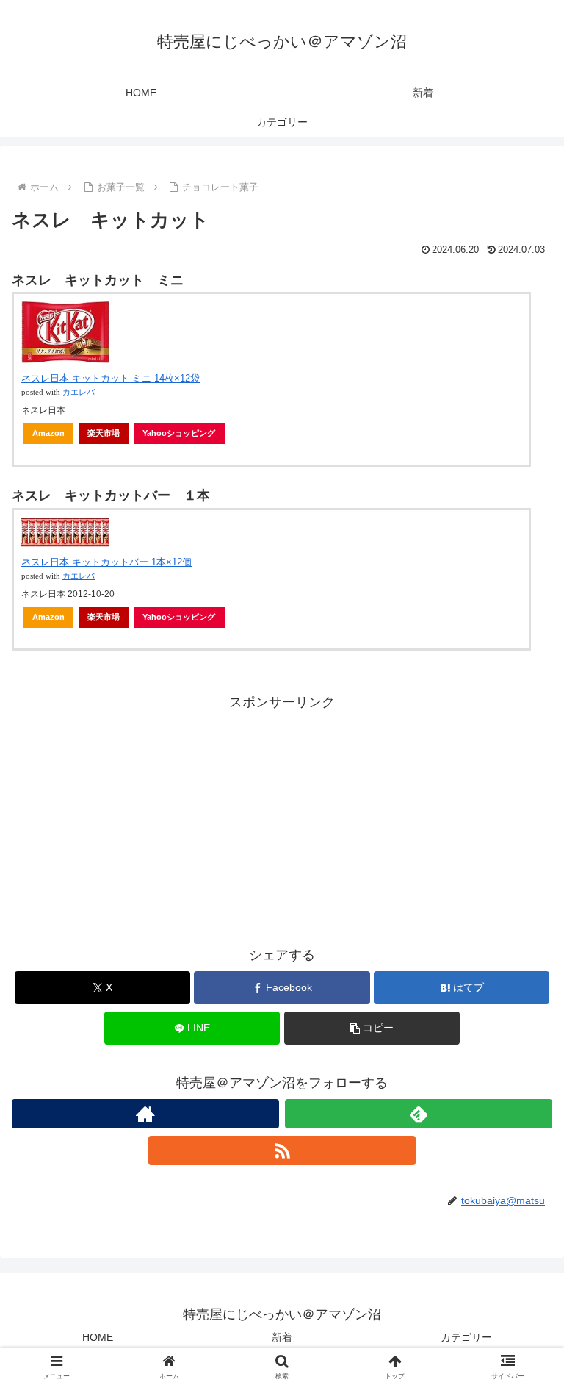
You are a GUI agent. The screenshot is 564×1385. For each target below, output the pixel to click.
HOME (97, 1337)
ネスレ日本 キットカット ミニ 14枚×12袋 (110, 378)
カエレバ (78, 392)
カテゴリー (466, 1337)
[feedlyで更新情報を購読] (418, 1113)
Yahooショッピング (178, 433)
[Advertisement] (282, 817)
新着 (282, 1337)
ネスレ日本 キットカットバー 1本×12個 (106, 562)
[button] (372, 1028)
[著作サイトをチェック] (145, 1113)
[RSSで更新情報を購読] (282, 1150)
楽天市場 (103, 433)
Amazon (48, 433)
